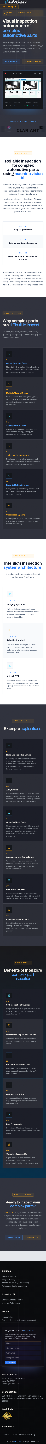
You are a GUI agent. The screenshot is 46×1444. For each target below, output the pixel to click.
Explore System (31, 61)
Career (14, 1435)
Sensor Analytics (9, 1276)
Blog (33, 1435)
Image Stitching (8, 1280)
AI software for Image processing (15, 1283)
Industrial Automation (11, 1303)
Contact (6, 1435)
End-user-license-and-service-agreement (19, 1320)
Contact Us (31, 1238)
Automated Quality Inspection (14, 1286)
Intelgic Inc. (17, 1441)
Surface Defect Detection (13, 1300)
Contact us (9, 1213)
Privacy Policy (7, 1317)
